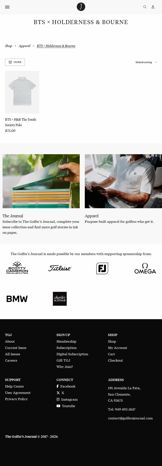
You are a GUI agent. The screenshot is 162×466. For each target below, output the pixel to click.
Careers (11, 360)
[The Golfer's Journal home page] (81, 9)
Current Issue (15, 347)
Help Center (14, 386)
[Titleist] (60, 267)
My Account (117, 347)
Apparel (24, 46)
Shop (8, 46)
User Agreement (18, 392)
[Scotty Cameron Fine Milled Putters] (17, 267)
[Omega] (145, 267)
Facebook (67, 386)
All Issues (12, 353)
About (10, 341)
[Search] (145, 7)
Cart (111, 353)
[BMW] (17, 298)
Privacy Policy (16, 398)
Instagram (68, 399)
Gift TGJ (63, 360)
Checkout (115, 360)
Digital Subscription (72, 353)
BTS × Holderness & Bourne (56, 46)
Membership (66, 341)
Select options (22, 101)
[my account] (153, 7)
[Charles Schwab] (60, 298)
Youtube (67, 405)
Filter (17, 62)
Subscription (67, 347)
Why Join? (65, 366)
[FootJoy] (102, 267)
